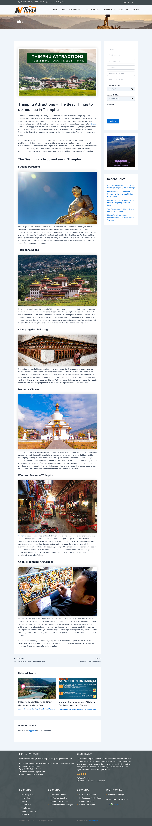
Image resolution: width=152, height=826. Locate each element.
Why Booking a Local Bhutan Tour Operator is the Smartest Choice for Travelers (120, 193)
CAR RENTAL (108, 10)
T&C (127, 10)
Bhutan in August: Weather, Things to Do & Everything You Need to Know (120, 202)
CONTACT (135, 10)
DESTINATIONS (74, 10)
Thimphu (21, 536)
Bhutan (93, 124)
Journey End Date (113, 95)
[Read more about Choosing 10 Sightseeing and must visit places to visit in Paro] (37, 688)
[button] (75, 10)
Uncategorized (37, 709)
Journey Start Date (113, 85)
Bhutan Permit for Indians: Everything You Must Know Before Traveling (120, 217)
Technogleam (93, 821)
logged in (32, 731)
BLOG (121, 10)
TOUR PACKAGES (92, 10)
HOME (55, 10)
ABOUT (63, 10)
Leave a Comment (24, 709)
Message (110, 104)
